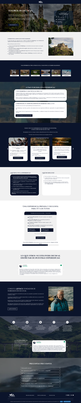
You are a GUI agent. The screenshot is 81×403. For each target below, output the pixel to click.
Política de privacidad (67, 401)
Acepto (61, 401)
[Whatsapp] (69, 395)
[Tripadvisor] (71, 395)
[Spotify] (68, 395)
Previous (17, 270)
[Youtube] (73, 395)
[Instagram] (66, 395)
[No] (79, 401)
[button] (8, 149)
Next (63, 270)
